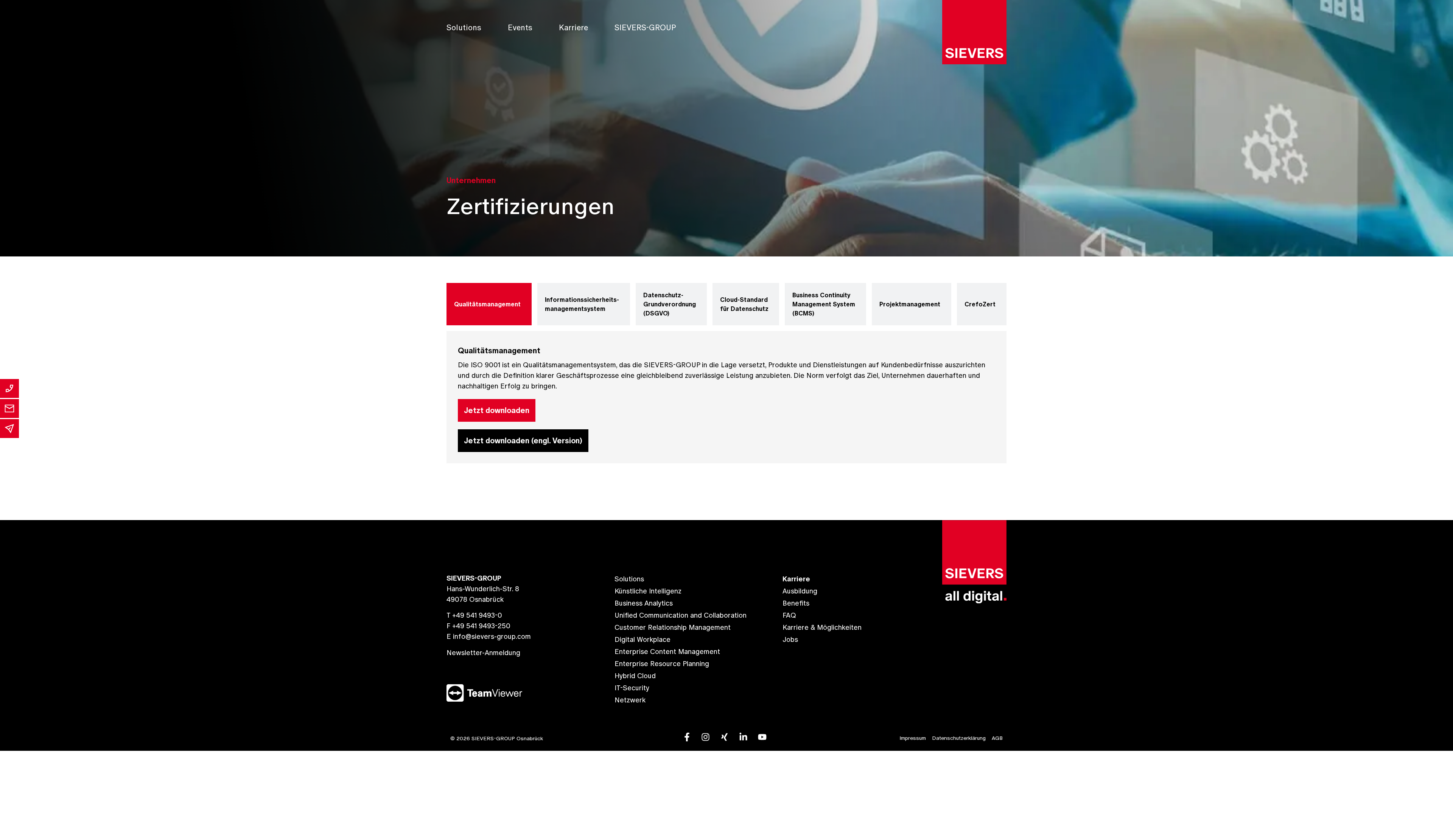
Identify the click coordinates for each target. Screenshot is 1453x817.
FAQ (789, 615)
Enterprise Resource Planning (661, 664)
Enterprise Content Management (667, 651)
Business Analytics (643, 603)
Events (520, 27)
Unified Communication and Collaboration (680, 615)
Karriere (573, 27)
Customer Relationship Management (672, 627)
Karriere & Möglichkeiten (822, 627)
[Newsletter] (9, 428)
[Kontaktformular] (9, 408)
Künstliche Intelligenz (647, 591)
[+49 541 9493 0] (9, 388)
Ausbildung (800, 591)
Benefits (796, 603)
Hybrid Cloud (635, 676)
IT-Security (631, 688)
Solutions (463, 27)
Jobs (790, 639)
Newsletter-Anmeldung (483, 653)
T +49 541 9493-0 (474, 615)
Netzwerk (630, 700)
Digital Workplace (642, 639)
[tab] (489, 304)
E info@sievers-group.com (488, 636)
